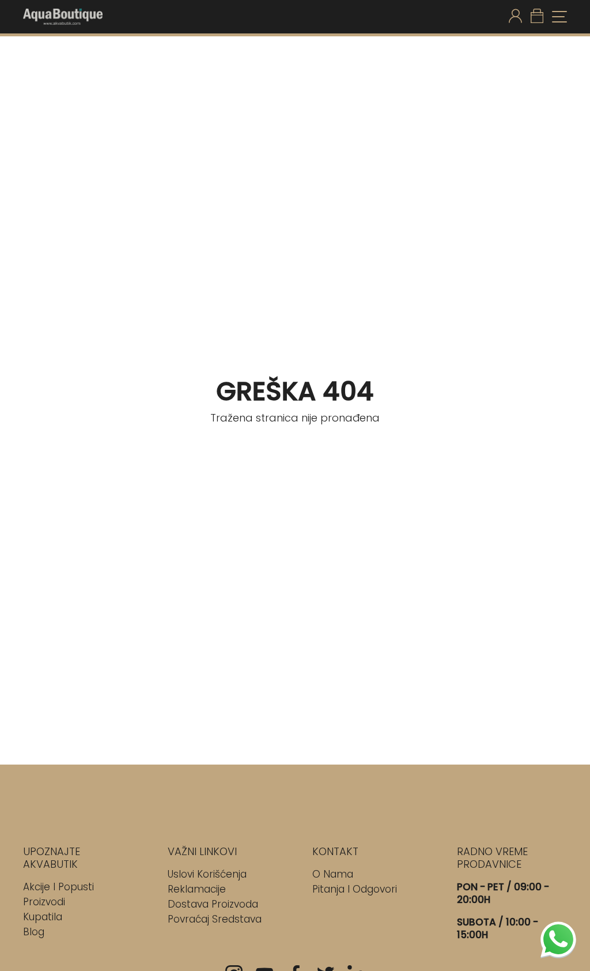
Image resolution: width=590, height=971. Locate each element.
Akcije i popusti (58, 887)
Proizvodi (44, 902)
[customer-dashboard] (515, 17)
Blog (33, 932)
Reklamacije (197, 889)
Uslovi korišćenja (207, 874)
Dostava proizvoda (213, 904)
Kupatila (42, 917)
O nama (332, 874)
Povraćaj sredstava (215, 919)
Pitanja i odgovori (354, 889)
